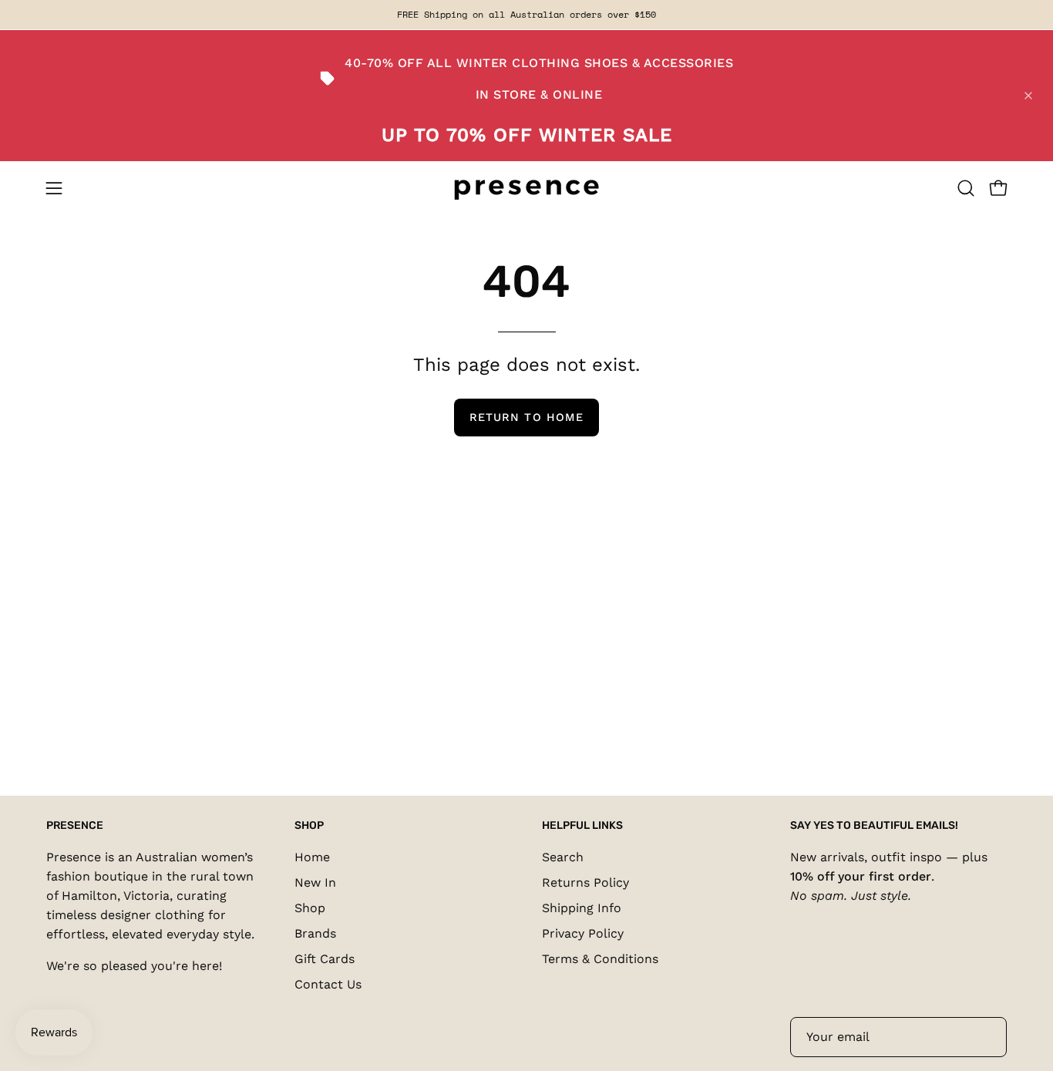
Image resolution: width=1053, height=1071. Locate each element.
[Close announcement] (1028, 95)
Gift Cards (324, 958)
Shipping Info (581, 908)
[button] (966, 188)
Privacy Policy (583, 933)
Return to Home (526, 417)
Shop (309, 908)
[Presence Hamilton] (526, 188)
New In (315, 882)
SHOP (309, 825)
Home (312, 857)
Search (563, 857)
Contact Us (328, 984)
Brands (315, 933)
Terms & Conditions (600, 958)
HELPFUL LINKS (582, 825)
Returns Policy (585, 882)
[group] (526, 14)
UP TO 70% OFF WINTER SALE (527, 135)
